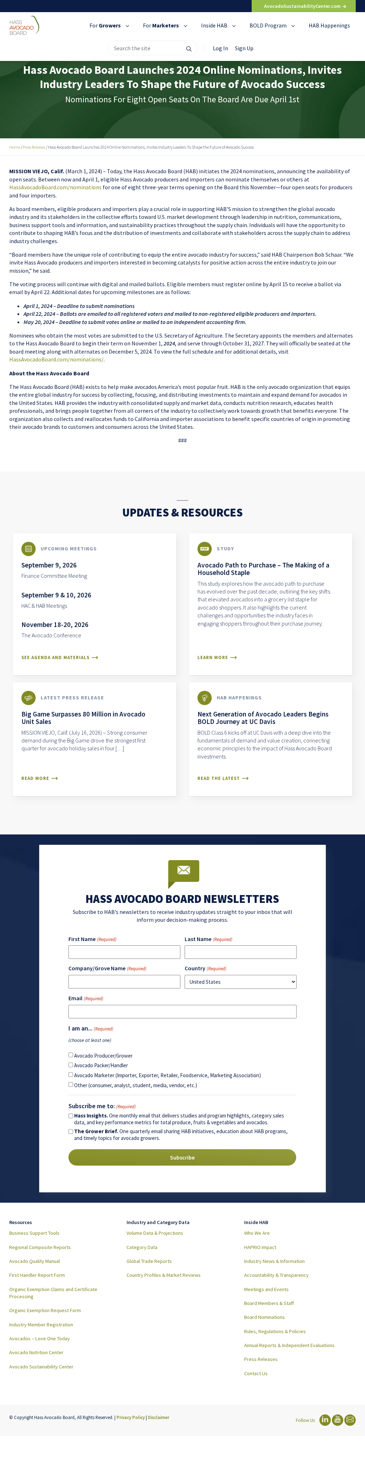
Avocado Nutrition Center (36, 1352)
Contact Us (256, 1373)
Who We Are (257, 1233)
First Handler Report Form (37, 1275)
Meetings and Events (266, 1289)
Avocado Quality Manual (34, 1261)
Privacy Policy (131, 1417)
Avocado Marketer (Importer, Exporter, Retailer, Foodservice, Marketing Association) (167, 1075)
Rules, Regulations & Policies (275, 1331)
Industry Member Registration (41, 1324)
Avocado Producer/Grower (103, 1055)
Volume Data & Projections (155, 1233)
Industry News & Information (274, 1261)
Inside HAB (214, 25)
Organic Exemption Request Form (45, 1310)
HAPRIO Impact (260, 1247)
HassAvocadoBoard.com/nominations (55, 187)
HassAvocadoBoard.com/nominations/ (56, 359)
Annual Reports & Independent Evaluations (289, 1345)
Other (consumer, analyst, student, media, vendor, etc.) (135, 1085)
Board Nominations (264, 1317)
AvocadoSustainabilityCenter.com (303, 6)
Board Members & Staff (269, 1303)
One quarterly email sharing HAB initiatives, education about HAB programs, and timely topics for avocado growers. (181, 1134)
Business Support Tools (34, 1233)
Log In (220, 48)
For (105, 25)
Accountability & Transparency (276, 1275)
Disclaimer (158, 1417)
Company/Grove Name (107, 968)
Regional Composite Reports (40, 1247)
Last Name (208, 938)
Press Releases (261, 1359)
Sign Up (244, 48)
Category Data (142, 1247)
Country (205, 968)
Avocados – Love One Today (39, 1338)
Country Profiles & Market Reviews (164, 1275)
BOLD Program (269, 25)
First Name (92, 938)
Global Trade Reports (149, 1261)
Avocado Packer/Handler (101, 1065)
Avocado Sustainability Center (41, 1366)
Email (85, 998)
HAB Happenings (329, 25)
